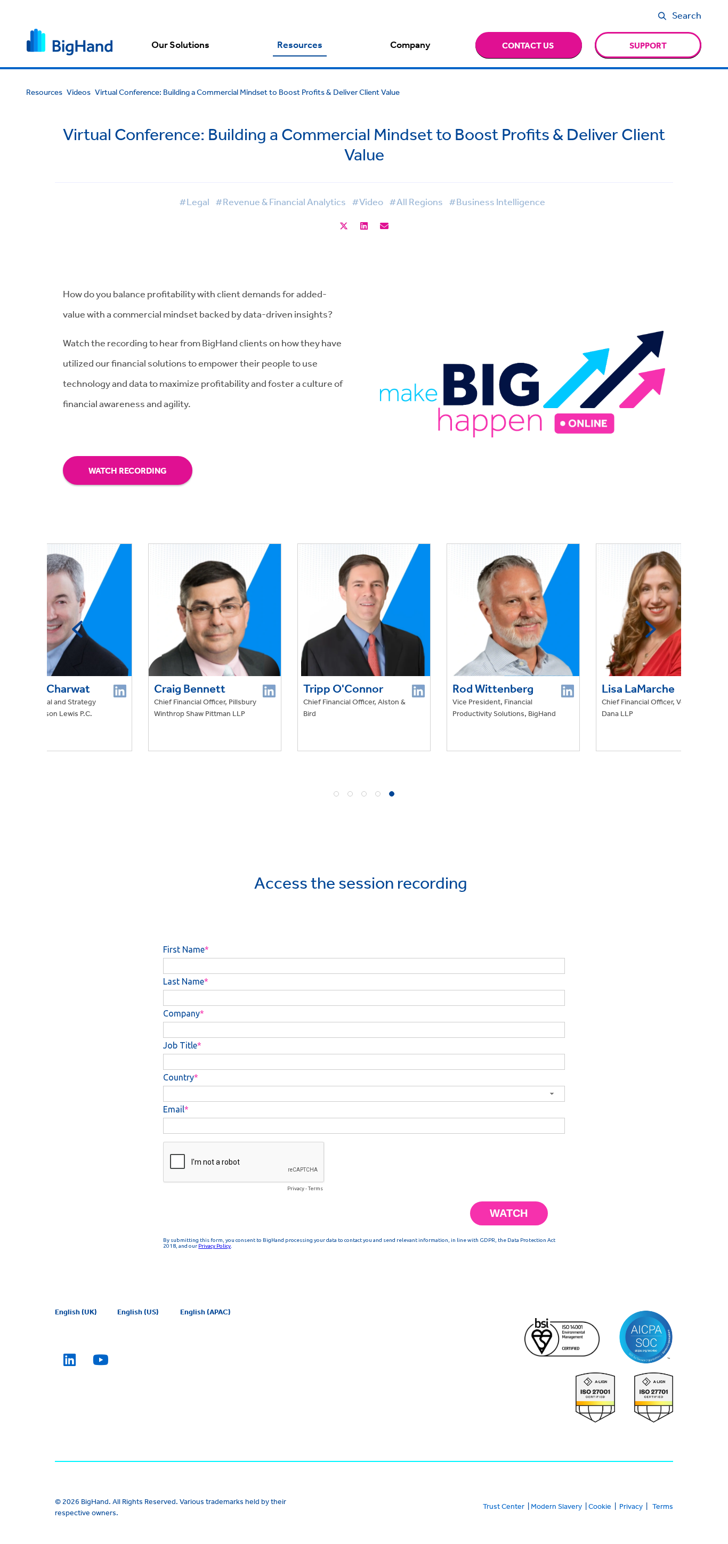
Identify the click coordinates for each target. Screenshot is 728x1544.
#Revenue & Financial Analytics (280, 201)
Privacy (631, 1506)
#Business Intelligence (497, 201)
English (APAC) (205, 1312)
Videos (79, 92)
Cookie (599, 1506)
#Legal (194, 201)
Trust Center (503, 1506)
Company (410, 44)
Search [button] (686, 15)
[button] (336, 794)
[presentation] (77, 629)
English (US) (138, 1312)
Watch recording (127, 470)
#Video (367, 201)
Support (648, 45)
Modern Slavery (556, 1506)
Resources (299, 44)
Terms (662, 1506)
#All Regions (416, 201)
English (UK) (76, 1312)
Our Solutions (180, 44)
